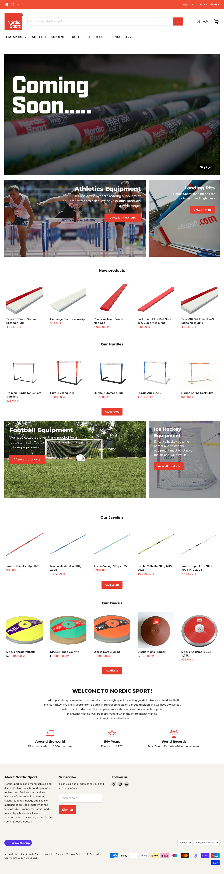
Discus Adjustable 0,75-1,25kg (197, 654)
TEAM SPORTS (14, 37)
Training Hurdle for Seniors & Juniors (23, 395)
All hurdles (112, 412)
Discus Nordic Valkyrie (64, 652)
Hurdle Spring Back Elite (197, 393)
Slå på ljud (206, 167)
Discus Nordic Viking (107, 652)
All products (10, 854)
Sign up (67, 810)
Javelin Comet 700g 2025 (23, 566)
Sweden (208, 4)
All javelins (112, 585)
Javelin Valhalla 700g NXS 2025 (155, 568)
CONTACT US (119, 37)
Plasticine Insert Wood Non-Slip (108, 321)
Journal (48, 854)
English (186, 4)
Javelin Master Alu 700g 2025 (66, 568)
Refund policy (94, 854)
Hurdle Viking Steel (62, 393)
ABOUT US (96, 37)
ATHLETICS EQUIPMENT (48, 37)
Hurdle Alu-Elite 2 (149, 393)
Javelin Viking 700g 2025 (110, 566)
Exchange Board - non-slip (67, 319)
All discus (112, 671)
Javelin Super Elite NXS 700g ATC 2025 (196, 568)
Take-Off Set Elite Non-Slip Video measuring (199, 321)
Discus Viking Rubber (151, 652)
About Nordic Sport (31, 854)
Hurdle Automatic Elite (109, 393)
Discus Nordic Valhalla (21, 652)
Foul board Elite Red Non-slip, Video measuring (154, 321)
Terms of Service (74, 854)
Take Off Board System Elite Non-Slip (21, 321)
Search (59, 854)
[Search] (178, 21)
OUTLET (77, 37)
